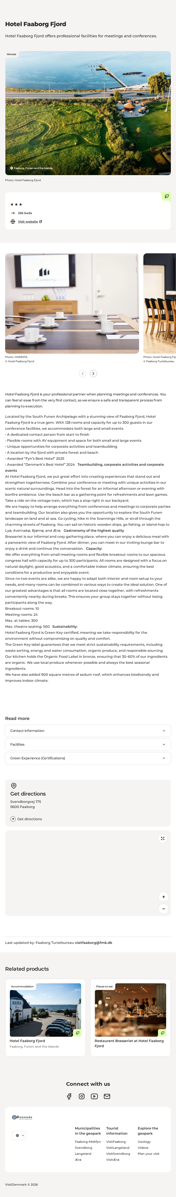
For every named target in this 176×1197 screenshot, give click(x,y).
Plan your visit (148, 1154)
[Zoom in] (163, 897)
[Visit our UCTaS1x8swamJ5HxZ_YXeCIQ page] (94, 1096)
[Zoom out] (163, 909)
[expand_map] (162, 838)
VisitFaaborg (116, 1142)
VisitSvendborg (118, 1154)
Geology (144, 1142)
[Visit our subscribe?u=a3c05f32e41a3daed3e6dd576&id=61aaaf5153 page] (107, 1096)
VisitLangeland (117, 1148)
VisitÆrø (112, 1160)
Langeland (83, 1154)
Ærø (78, 1160)
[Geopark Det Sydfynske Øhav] (22, 1117)
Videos (143, 1148)
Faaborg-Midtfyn (88, 1142)
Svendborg (83, 1148)
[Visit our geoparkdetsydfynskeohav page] (69, 1096)
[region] (88, 873)
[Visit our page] (81, 1096)
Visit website (28, 222)
